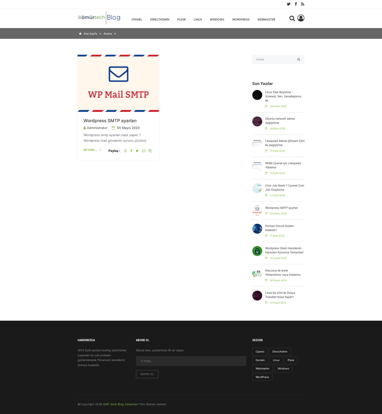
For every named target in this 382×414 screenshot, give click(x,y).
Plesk (181, 19)
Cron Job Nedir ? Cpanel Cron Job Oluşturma (284, 187)
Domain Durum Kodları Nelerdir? (279, 228)
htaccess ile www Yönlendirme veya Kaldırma (282, 272)
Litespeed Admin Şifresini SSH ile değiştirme (284, 143)
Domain (260, 360)
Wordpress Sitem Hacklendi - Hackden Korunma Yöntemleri (284, 250)
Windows (217, 19)
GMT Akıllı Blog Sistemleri (120, 404)
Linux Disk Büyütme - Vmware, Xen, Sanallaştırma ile (283, 96)
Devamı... (91, 149)
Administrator (97, 128)
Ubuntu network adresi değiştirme (280, 120)
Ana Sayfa (90, 33)
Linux (198, 19)
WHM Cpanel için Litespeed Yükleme (283, 165)
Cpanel (137, 19)
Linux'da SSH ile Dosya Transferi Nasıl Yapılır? (280, 295)
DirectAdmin (159, 19)
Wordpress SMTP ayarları (110, 120)
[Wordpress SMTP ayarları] (118, 83)
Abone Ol (147, 374)
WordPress (240, 19)
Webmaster (266, 19)
